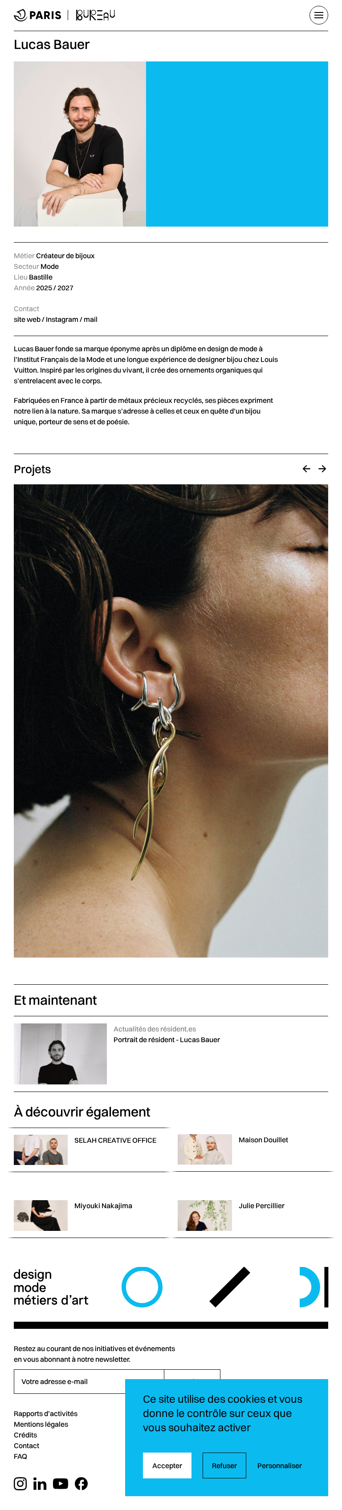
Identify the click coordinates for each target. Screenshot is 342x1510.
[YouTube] (60, 1484)
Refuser (224, 1465)
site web (27, 319)
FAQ (20, 1456)
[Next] (322, 469)
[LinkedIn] (39, 1484)
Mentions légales (41, 1424)
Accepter (167, 1465)
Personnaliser (279, 1465)
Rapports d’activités (45, 1413)
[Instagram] (20, 1484)
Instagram (62, 319)
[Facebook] (81, 1484)
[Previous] (306, 469)
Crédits (25, 1434)
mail (91, 319)
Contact (26, 1445)
